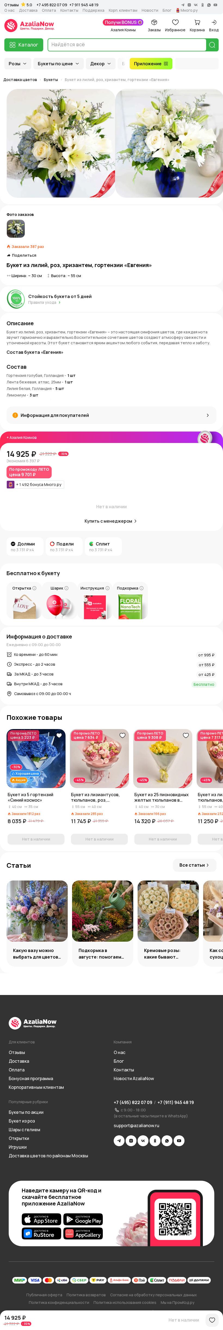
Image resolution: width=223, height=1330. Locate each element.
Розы (14, 64)
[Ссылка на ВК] (143, 1140)
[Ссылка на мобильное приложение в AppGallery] (83, 1233)
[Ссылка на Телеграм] (119, 1140)
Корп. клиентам (123, 10)
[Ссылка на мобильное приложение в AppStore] (41, 1219)
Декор (97, 64)
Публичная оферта (44, 1294)
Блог (167, 10)
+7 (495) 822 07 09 (133, 1102)
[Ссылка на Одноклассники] (155, 1140)
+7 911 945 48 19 (83, 4)
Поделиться (24, 255)
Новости (150, 10)
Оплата (49, 10)
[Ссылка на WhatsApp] (167, 1140)
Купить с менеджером (108, 521)
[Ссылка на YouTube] (179, 1140)
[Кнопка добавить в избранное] (59, 735)
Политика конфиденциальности (59, 1302)
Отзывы (11, 5)
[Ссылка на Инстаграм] (131, 1140)
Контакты (69, 10)
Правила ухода (42, 302)
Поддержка (93, 10)
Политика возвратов (86, 1294)
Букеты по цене (55, 64)
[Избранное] (212, 1320)
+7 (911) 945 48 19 (175, 1102)
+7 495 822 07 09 (51, 4)
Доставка (28, 10)
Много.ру (189, 10)
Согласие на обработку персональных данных (153, 1294)
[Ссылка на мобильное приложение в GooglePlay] (83, 1219)
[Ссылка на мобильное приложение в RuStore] (41, 1233)
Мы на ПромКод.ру (177, 1302)
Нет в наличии (184, 1320)
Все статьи (192, 865)
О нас (9, 10)
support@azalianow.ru (136, 1126)
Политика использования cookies (125, 1302)
